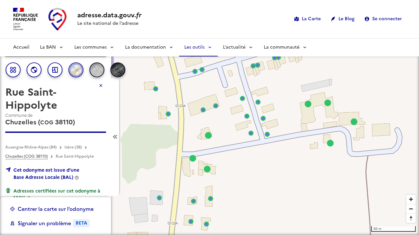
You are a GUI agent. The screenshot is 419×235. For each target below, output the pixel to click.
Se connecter (387, 18)
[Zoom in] (411, 199)
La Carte (311, 18)
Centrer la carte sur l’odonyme (56, 209)
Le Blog (346, 18)
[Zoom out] (411, 208)
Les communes (90, 47)
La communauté (282, 47)
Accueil (21, 47)
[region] (209, 137)
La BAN (48, 47)
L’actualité (234, 47)
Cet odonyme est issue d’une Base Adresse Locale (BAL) (46, 173)
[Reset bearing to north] (411, 218)
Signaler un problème (52, 223)
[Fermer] (101, 85)
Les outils (194, 47)
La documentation (145, 47)
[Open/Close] (115, 137)
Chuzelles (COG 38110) (26, 156)
